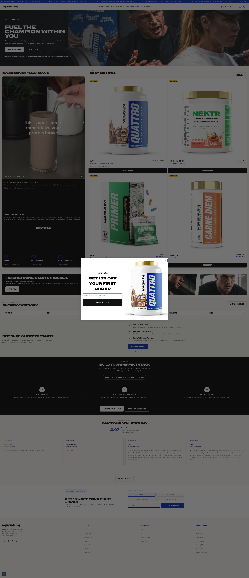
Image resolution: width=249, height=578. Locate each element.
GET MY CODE (102, 302)
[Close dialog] (165, 260)
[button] (4, 574)
